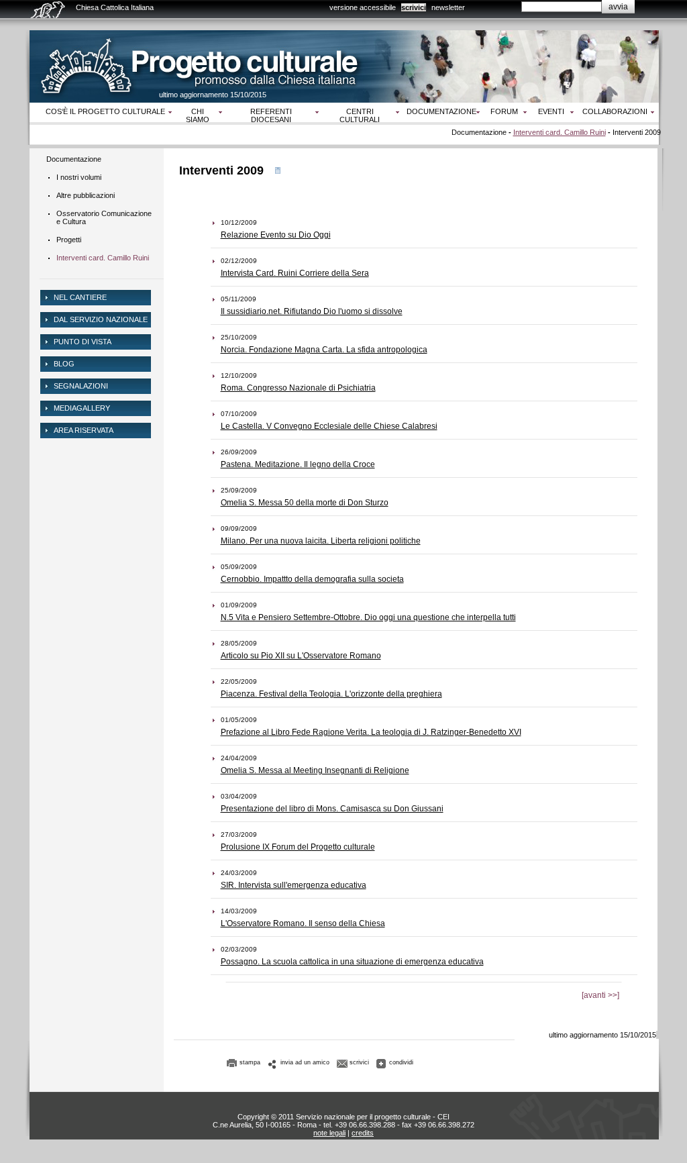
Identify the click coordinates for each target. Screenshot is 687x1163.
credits (363, 1133)
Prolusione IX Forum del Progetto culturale (298, 847)
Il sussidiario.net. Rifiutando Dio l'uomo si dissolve (312, 311)
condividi (401, 1062)
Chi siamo (197, 115)
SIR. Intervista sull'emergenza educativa (293, 885)
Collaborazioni (614, 111)
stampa (250, 1062)
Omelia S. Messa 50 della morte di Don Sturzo (304, 502)
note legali (329, 1133)
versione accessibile (362, 7)
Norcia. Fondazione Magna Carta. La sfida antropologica (324, 349)
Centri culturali (359, 115)
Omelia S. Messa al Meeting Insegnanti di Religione (315, 770)
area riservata (83, 430)
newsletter (448, 7)
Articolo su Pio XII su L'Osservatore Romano (301, 655)
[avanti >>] (600, 995)
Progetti (68, 240)
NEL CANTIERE (80, 297)
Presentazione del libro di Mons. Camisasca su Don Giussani (332, 808)
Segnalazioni (81, 386)
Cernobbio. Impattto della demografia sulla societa (312, 579)
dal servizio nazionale (101, 319)
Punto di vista (82, 342)
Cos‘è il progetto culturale (105, 111)
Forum (504, 111)
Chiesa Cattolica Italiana (115, 7)
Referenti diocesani (271, 115)
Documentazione (441, 111)
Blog (64, 364)
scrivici (413, 7)
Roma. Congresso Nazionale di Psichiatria (298, 388)
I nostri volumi (78, 177)
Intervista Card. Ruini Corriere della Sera (295, 273)
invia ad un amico (304, 1062)
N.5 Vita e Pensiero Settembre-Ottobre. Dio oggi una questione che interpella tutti (368, 617)
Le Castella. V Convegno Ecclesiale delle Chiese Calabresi (329, 426)
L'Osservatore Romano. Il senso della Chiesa (303, 923)
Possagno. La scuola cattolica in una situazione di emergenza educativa (352, 961)
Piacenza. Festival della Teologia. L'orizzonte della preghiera (331, 694)
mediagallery (82, 408)
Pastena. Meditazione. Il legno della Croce (298, 464)
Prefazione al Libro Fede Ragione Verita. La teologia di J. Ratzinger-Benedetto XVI (371, 732)
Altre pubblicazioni (85, 195)
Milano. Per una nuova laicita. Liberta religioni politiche (321, 541)
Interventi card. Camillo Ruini (559, 132)
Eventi (551, 111)
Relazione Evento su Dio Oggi (276, 235)
